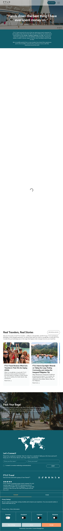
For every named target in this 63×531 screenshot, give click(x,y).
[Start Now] (16, 364)
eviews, (23, 487)
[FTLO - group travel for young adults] (39, 478)
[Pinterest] (49, 478)
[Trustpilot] (59, 478)
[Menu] (58, 2)
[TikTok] (43, 478)
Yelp (42, 35)
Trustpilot (30, 35)
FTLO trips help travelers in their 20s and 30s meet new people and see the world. (18, 488)
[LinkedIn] (52, 478)
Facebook (35, 35)
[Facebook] (46, 478)
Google (25, 35)
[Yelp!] (56, 478)
